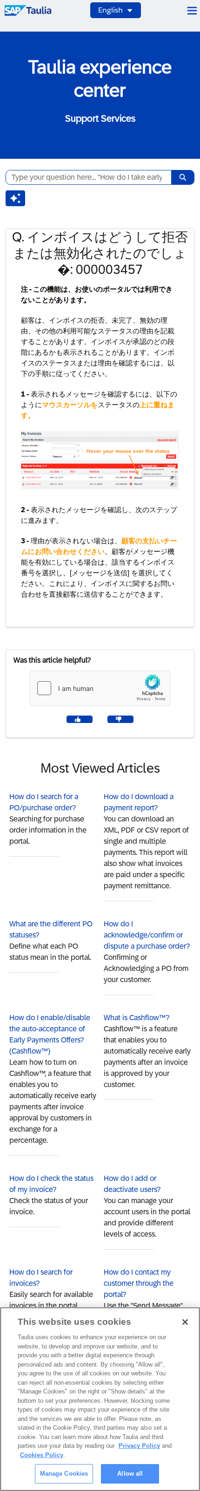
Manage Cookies (64, 1473)
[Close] (185, 1322)
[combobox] (85, 177)
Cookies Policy (41, 1455)
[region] (100, 1399)
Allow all (130, 1473)
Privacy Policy (139, 1445)
